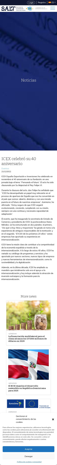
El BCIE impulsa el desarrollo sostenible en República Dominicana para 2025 (27, 388)
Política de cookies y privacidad (29, 462)
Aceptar (28, 449)
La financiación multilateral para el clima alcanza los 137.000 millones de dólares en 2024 (27, 338)
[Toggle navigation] (52, 9)
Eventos (5, 168)
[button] (53, 419)
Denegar (29, 456)
